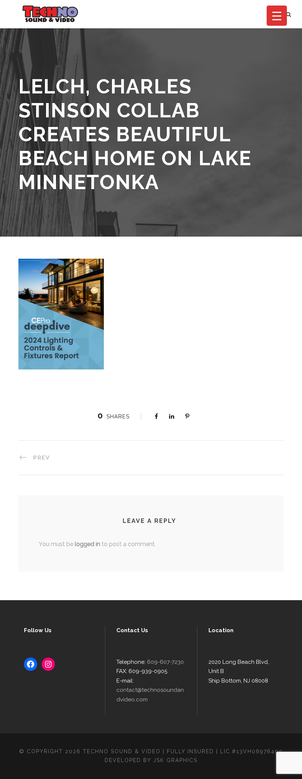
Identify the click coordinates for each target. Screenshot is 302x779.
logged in (87, 544)
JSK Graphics (175, 760)
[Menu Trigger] (277, 16)
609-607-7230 (165, 662)
